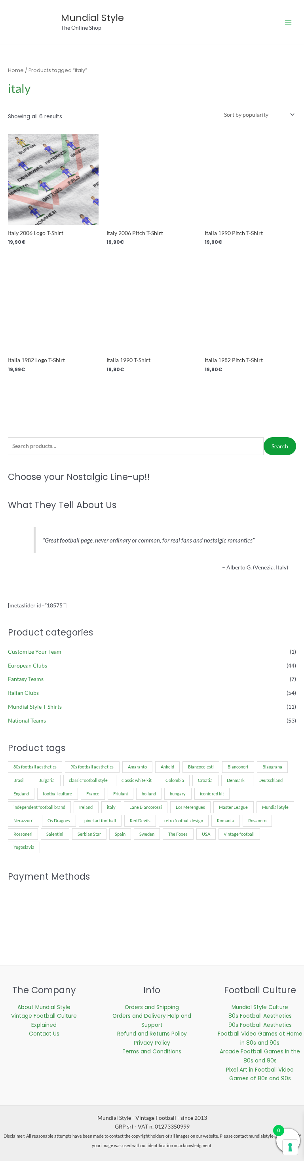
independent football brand (39, 807)
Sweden (146, 834)
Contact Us (44, 1034)
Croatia (205, 780)
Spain (120, 834)
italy (111, 807)
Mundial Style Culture (260, 1007)
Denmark (236, 780)
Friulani (120, 793)
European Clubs (27, 665)
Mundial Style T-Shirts (35, 706)
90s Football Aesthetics (260, 1025)
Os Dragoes (59, 820)
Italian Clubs (23, 692)
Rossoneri (22, 834)
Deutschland (270, 780)
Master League (233, 807)
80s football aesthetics (35, 766)
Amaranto (137, 766)
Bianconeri (238, 766)
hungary (178, 793)
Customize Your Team (34, 651)
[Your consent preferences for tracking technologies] (290, 1147)
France (92, 793)
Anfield (167, 766)
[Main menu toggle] (288, 22)
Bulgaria (46, 780)
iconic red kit (212, 793)
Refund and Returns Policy (152, 1034)
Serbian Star (89, 834)
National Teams (27, 720)
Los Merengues (190, 807)
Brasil (19, 780)
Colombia (174, 780)
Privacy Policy (152, 1043)
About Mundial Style (43, 1007)
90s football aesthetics (92, 766)
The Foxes (178, 834)
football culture (57, 793)
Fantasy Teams (26, 678)
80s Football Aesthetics (260, 1016)
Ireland (86, 807)
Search (280, 446)
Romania (225, 820)
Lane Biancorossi (145, 807)
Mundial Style (92, 17)
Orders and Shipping (152, 1007)
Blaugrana (272, 766)
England (21, 793)
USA (206, 834)
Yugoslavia (23, 847)
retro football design (183, 820)
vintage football (239, 834)
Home (16, 70)
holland (149, 793)
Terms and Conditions (151, 1051)
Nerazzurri (23, 820)
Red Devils (140, 820)
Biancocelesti (201, 766)
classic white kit (137, 780)
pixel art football (100, 820)
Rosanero (257, 820)
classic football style (88, 780)
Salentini (54, 834)
